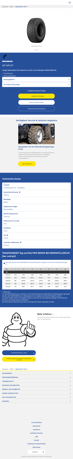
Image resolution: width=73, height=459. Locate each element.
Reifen (12, 7)
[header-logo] (8, 2)
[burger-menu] (70, 2)
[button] (6, 55)
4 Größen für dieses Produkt (36, 90)
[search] (65, 2)
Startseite (5, 7)
